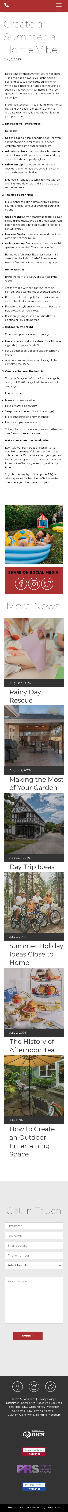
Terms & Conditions (23, 1399)
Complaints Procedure (34, 1403)
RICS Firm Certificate (40, 1410)
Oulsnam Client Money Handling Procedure (34, 1414)
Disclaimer (12, 1403)
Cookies (55, 1403)
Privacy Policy (46, 1399)
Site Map (14, 1406)
